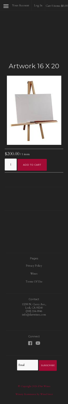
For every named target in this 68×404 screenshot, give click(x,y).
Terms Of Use (34, 281)
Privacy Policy (34, 265)
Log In (38, 5)
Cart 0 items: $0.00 (57, 5)
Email (13, 361)
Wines (34, 273)
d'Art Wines (34, 28)
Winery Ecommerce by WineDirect (34, 394)
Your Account (20, 5)
